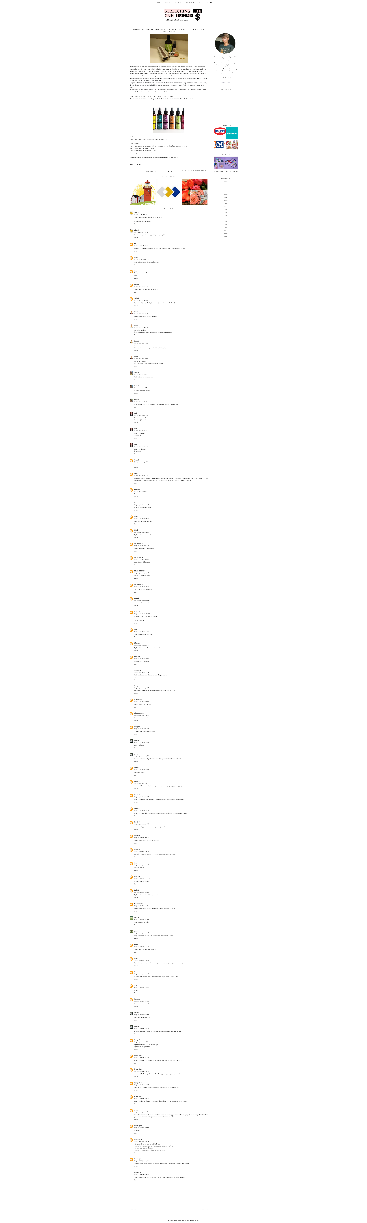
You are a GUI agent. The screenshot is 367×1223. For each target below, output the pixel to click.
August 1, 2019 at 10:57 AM (141, 600)
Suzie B (136, 372)
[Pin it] (171, 171)
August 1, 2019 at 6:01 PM (141, 742)
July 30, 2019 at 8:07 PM (141, 246)
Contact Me (178, 2)
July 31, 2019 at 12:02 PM (141, 359)
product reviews (226, 116)
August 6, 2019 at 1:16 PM (141, 1112)
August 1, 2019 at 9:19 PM (141, 824)
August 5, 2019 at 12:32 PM (141, 1028)
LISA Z (136, 474)
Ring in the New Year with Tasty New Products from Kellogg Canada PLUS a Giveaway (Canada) (232, 145)
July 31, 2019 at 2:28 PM (141, 415)
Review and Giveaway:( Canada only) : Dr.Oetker (220, 131)
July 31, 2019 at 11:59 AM (141, 327)
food (226, 107)
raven (136, 1110)
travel (226, 119)
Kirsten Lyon (138, 1126)
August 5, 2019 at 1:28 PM (141, 1042)
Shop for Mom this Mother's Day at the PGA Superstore (226, 172)
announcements (226, 98)
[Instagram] (223, 78)
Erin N (136, 945)
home (226, 113)
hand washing (182, 78)
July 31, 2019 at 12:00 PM (141, 343)
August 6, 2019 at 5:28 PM (141, 1128)
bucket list (226, 101)
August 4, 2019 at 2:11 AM (141, 933)
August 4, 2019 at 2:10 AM (141, 919)
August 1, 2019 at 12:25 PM (141, 631)
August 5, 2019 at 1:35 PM (141, 1085)
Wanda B (137, 530)
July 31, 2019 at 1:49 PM (140, 374)
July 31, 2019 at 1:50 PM (140, 401)
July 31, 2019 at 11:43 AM (141, 300)
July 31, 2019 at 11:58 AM (141, 314)
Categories (190, 2)
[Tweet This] (168, 171)
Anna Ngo (137, 876)
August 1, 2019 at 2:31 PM (141, 688)
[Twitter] (230, 78)
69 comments (151, 171)
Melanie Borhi (138, 904)
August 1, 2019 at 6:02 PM (141, 756)
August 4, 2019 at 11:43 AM (141, 947)
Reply (136, 224)
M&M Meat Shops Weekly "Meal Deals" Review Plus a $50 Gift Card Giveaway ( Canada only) (220, 145)
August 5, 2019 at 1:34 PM (141, 1071)
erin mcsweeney (139, 713)
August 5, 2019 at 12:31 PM (141, 1015)
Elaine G (136, 312)
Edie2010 (137, 643)
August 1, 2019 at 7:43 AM (141, 559)
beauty (190, 170)
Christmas (226, 92)
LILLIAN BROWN (139, 544)
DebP (136, 629)
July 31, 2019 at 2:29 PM (141, 431)
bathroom (142, 71)
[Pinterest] (225, 78)
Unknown (137, 489)
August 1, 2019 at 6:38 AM (141, 518)
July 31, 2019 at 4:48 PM (141, 476)
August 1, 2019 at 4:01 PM (141, 715)
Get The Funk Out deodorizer (181, 67)
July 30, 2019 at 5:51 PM (141, 214)
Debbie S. (137, 767)
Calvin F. (136, 460)
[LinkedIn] (228, 78)
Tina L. (136, 257)
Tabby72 (136, 516)
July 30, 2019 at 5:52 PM (141, 232)
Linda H (136, 890)
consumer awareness (226, 104)
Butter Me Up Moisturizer (156, 83)
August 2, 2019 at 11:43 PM (141, 892)
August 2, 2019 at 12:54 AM (142, 838)
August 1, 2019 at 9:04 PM (141, 769)
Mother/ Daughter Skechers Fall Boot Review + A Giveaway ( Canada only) (232, 133)
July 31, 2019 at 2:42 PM (141, 462)
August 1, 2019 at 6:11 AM (141, 505)
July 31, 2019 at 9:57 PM (140, 491)
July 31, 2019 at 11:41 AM (141, 287)
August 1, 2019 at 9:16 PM (141, 783)
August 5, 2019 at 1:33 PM (141, 1057)
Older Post (204, 1209)
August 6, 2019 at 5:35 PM (141, 1161)
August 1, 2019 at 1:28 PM (141, 645)
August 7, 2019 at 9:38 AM (141, 1174)
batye (135, 271)
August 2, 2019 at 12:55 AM (141, 851)
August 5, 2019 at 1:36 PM (141, 1098)
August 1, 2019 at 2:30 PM (141, 672)
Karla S (136, 413)
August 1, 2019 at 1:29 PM (141, 659)
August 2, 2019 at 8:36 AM (141, 865)
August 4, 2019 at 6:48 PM (141, 987)
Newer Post (133, 1209)
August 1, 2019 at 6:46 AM (141, 532)
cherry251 (137, 727)
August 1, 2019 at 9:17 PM (141, 797)
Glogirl (136, 212)
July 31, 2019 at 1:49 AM (140, 273)
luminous (137, 836)
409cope (136, 740)
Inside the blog (203, 2)
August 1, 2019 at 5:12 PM (141, 729)
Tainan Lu (137, 612)
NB (135, 244)
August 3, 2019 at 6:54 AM (141, 906)
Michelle (136, 285)
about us (226, 95)
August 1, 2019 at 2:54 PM (141, 701)
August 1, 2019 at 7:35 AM (141, 546)
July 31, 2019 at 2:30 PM (141, 446)
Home (158, 2)
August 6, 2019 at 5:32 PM (141, 1141)
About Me (168, 2)
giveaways (196, 170)
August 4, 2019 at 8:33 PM (141, 1001)
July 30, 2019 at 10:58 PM (141, 259)
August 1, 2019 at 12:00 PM (142, 614)
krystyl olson (138, 1040)
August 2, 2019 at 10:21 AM (142, 878)
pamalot (136, 917)
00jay (136, 985)
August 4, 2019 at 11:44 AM (141, 960)
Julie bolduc (138, 699)
